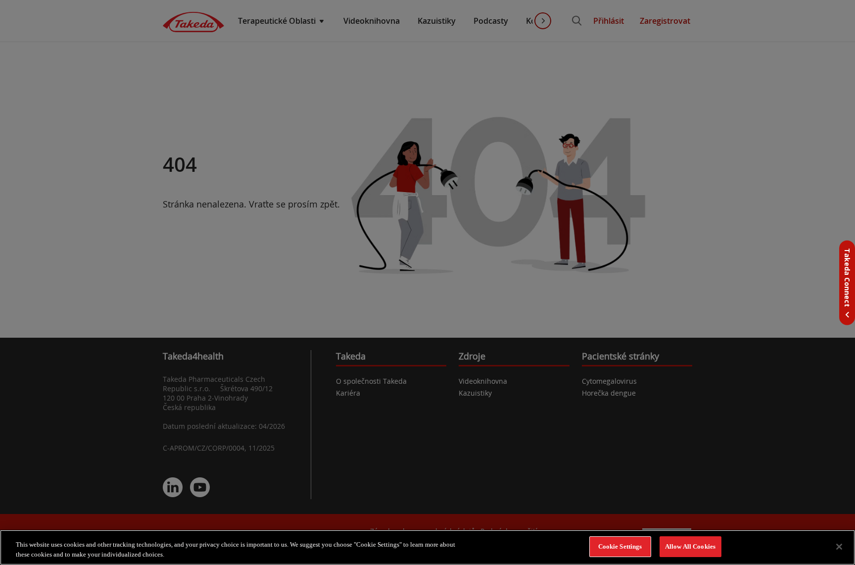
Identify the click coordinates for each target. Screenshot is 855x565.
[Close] (839, 547)
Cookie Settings (620, 546)
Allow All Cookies (690, 546)
